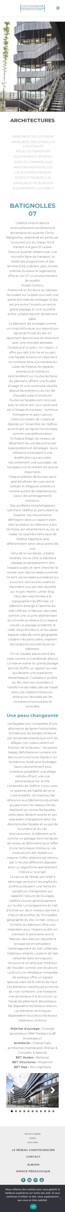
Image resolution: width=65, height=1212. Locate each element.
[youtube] (42, 1180)
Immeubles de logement (33, 136)
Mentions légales (33, 1134)
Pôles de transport (33, 151)
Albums (33, 1164)
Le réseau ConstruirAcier (33, 1150)
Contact (33, 1156)
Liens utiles (32, 1142)
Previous (13, 1090)
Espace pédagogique (33, 1171)
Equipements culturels (33, 188)
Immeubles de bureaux (33, 183)
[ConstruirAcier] (32, 8)
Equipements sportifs (33, 156)
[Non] (60, 1198)
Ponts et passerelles (33, 177)
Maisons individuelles (33, 167)
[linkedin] (29, 1180)
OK (33, 1206)
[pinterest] (35, 1180)
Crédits (32, 1138)
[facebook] (23, 1180)
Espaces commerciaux (33, 162)
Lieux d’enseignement (33, 172)
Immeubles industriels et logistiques (33, 144)
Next (51, 1090)
